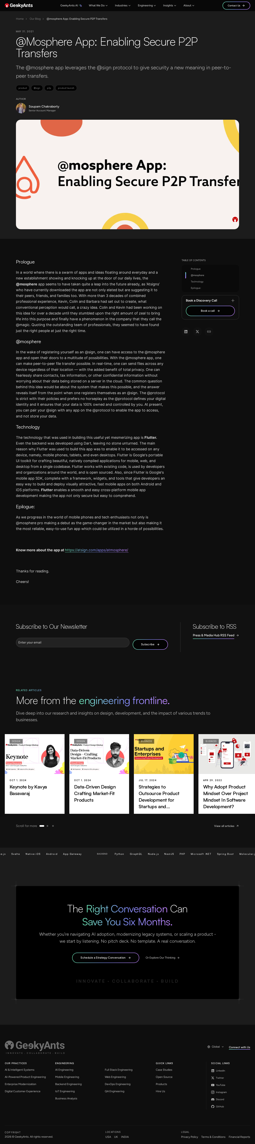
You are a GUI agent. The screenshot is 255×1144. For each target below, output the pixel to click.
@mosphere (197, 275)
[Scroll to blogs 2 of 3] (47, 826)
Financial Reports (239, 1137)
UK (116, 1137)
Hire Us (160, 1091)
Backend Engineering (68, 1084)
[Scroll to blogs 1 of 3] (41, 826)
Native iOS (20, 853)
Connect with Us (239, 1047)
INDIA (125, 1137)
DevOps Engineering (117, 1084)
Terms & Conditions (213, 1137)
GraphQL (123, 853)
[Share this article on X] (197, 331)
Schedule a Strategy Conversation (103, 957)
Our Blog (35, 19)
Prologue (196, 268)
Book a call (208, 310)
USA (108, 1137)
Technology (197, 281)
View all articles (224, 826)
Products (161, 1084)
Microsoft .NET (188, 853)
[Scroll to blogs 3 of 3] (53, 826)
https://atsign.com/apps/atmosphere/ (96, 550)
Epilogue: (196, 288)
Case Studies (164, 1070)
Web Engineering (115, 1077)
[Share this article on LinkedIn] (186, 331)
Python (106, 853)
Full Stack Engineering (118, 1070)
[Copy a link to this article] (209, 331)
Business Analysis (66, 1098)
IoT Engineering (65, 1091)
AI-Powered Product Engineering (25, 1077)
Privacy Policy (189, 1137)
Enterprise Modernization (20, 1084)
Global (216, 1046)
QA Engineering (114, 1091)
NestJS (156, 853)
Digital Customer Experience (22, 1091)
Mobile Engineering (67, 1077)
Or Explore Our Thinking (160, 957)
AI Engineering (64, 1070)
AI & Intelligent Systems (19, 1070)
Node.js (140, 853)
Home (20, 19)
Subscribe (147, 644)
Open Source (164, 1077)
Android (39, 853)
